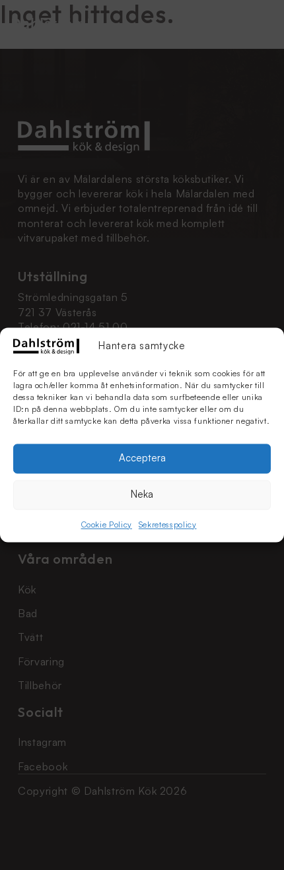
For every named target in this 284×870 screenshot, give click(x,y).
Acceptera (142, 458)
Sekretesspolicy (168, 524)
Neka (142, 494)
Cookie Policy (106, 524)
